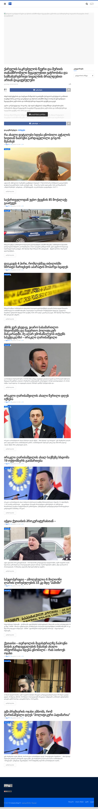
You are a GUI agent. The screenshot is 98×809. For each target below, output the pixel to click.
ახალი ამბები (79, 802)
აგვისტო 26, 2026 (15, 144)
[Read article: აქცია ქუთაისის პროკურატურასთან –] (37, 543)
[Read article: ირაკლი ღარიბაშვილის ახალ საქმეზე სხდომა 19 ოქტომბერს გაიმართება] (37, 483)
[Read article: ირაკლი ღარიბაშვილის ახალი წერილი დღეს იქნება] (37, 421)
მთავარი (7, 149)
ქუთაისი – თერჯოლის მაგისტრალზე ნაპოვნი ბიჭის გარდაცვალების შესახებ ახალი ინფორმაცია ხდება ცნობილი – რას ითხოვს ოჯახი (35, 648)
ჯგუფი (92, 802)
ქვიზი (87, 802)
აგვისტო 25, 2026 (15, 340)
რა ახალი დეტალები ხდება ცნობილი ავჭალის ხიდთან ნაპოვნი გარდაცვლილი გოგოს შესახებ (37, 138)
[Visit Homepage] (10, 4)
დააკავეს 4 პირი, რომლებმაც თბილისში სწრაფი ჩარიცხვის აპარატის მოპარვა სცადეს (36, 265)
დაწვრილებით (11, 191)
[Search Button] (87, 3)
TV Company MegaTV (14, 803)
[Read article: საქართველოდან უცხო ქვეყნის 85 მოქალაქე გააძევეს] (37, 225)
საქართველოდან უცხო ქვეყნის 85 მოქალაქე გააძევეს (35, 201)
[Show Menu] (5, 3)
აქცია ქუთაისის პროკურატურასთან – (30, 521)
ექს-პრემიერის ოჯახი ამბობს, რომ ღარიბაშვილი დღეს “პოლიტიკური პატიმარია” (37, 713)
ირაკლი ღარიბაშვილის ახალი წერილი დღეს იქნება (36, 397)
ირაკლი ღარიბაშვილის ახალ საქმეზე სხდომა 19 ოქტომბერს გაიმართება (36, 459)
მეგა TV (8, 144)
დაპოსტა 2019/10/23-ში (11, 84)
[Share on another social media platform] (69, 90)
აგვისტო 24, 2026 (15, 718)
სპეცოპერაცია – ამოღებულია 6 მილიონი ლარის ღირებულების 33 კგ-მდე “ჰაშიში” (33, 581)
